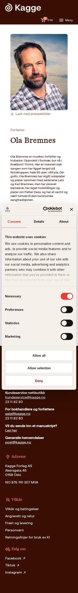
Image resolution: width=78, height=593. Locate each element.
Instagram (13, 572)
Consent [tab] (14, 221)
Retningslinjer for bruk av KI (27, 537)
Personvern (14, 530)
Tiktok (10, 565)
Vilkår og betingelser (22, 509)
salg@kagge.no (18, 414)
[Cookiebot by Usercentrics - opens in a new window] (45, 209)
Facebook (13, 558)
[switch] (67, 309)
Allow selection (39, 368)
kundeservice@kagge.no (25, 397)
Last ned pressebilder (33, 114)
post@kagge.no (18, 442)
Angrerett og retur (20, 516)
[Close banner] (71, 209)
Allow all (39, 355)
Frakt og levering (19, 523)
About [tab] (64, 221)
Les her (11, 430)
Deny (39, 380)
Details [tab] (39, 221)
